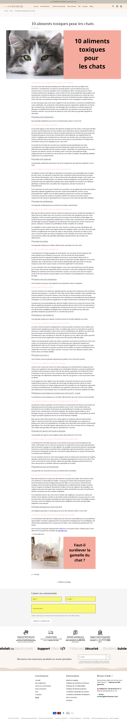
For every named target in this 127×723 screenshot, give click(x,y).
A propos (38, 695)
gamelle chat (62, 531)
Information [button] (72, 676)
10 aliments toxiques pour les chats (25, 11)
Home (6, 11)
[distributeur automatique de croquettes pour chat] (55, 393)
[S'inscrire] (108, 657)
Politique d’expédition (75, 718)
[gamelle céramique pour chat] (46, 507)
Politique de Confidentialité (75, 686)
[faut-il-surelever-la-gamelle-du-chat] (63, 569)
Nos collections (40, 683)
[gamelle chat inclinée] (39, 241)
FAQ (36, 692)
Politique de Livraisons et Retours (77, 683)
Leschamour (16, 718)
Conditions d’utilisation (61, 718)
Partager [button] (36, 574)
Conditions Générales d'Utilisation (78, 695)
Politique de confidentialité (45, 718)
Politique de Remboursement (76, 689)
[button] (45, 6)
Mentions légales (114, 718)
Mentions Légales (72, 680)
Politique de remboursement (29, 718)
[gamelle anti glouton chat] (48, 431)
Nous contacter (40, 689)
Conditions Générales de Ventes (77, 692)
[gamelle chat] (42, 117)
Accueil (37, 680)
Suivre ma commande (43, 686)
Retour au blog (64, 582)
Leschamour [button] (41, 676)
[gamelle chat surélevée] (41, 159)
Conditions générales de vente (99, 718)
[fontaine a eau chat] (44, 279)
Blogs (37, 697)
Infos (11, 11)
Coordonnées (86, 718)
